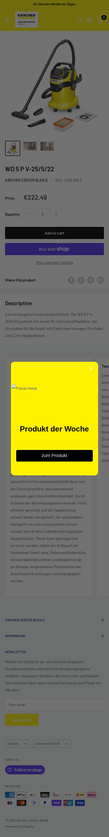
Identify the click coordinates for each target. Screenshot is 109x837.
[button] (91, 369)
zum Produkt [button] (54, 455)
